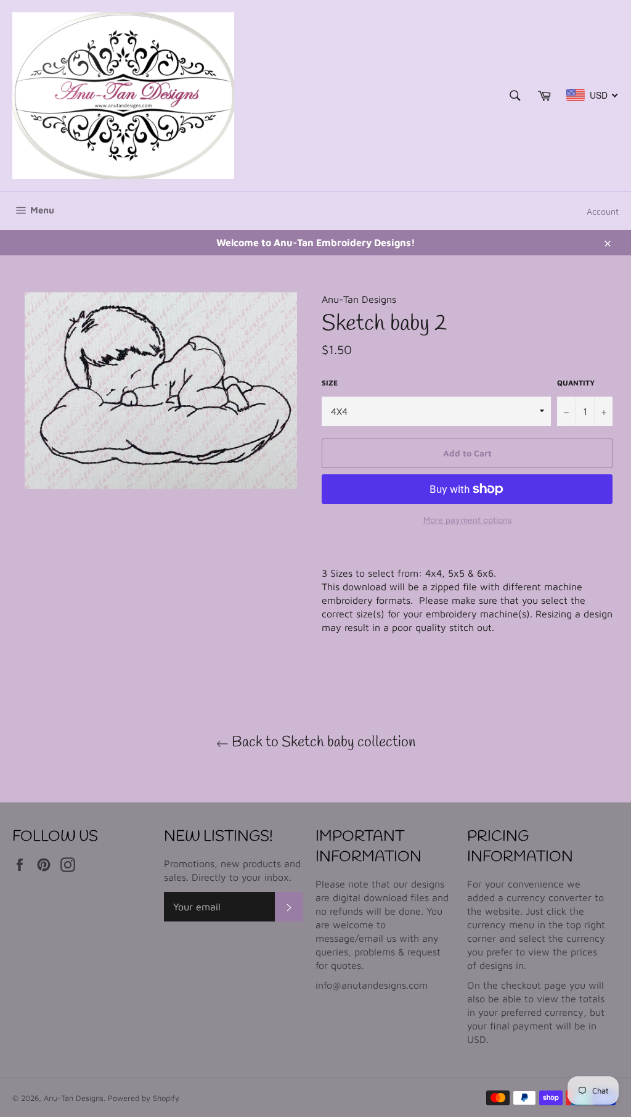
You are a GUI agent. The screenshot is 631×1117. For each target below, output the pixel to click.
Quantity (576, 382)
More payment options (467, 519)
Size (330, 382)
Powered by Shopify (143, 1098)
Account (603, 211)
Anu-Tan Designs (74, 1098)
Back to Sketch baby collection (322, 742)
